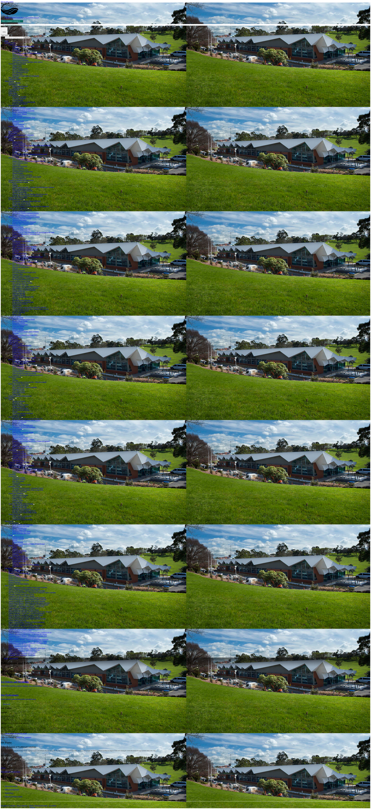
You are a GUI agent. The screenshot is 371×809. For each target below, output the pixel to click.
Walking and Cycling (18, 556)
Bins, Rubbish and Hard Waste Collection (25, 288)
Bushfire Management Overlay (21, 204)
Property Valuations (18, 370)
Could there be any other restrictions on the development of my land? (33, 232)
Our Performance (17, 130)
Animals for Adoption (19, 244)
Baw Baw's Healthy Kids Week (22, 448)
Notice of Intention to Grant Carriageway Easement (24, 589)
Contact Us (12, 44)
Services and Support (18, 517)
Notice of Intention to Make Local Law (20, 624)
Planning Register (17, 173)
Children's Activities (18, 436)
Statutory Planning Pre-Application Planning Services (28, 161)
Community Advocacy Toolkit (21, 484)
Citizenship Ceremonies (19, 457)
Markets (14, 540)
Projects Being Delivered (20, 86)
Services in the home (18, 401)
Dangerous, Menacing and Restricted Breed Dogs (27, 257)
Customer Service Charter (20, 57)
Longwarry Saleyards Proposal (21, 218)
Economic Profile (14, 575)
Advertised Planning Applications (22, 171)
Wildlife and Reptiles (18, 260)
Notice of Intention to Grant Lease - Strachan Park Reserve (26, 613)
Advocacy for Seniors (19, 415)
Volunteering (16, 483)
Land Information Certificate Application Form (26, 371)
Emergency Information (16, 264)
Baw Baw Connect (18, 481)
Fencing (14, 152)
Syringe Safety (16, 354)
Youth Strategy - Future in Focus (22, 519)
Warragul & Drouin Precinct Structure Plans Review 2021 (30, 194)
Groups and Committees (16, 493)
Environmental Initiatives (20, 304)
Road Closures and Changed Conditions (24, 387)
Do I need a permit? (15, 571)
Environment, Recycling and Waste (19, 281)
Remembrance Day (18, 460)
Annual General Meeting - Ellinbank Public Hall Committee (27, 591)
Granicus (32, 807)
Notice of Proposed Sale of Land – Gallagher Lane (24, 650)
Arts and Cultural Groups (20, 495)
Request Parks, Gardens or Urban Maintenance (26, 53)
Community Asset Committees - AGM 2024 (22, 608)
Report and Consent (18, 147)
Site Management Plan (19, 178)
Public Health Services (15, 344)
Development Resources (16, 199)
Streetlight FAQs (17, 74)
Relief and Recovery (18, 270)
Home (6, 658)
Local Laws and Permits (16, 317)
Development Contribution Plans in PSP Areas (26, 201)
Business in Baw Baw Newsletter (19, 580)
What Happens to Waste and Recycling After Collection (29, 307)
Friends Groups (17, 498)
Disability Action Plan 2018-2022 (22, 425)
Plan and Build (9, 137)
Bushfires (15, 269)
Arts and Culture (14, 523)
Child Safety (16, 444)
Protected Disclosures (41, 805)
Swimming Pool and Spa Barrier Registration (26, 149)
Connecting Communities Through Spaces (21, 465)
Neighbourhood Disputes (20, 324)
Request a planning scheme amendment (24, 215)
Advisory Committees (19, 107)
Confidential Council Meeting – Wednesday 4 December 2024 (28, 643)
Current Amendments (18, 211)
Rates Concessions (18, 366)
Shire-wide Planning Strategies (21, 189)
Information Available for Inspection (23, 110)
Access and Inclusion (15, 417)
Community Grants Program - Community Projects (27, 488)
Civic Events (12, 450)
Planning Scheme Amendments (18, 208)
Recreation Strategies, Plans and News (24, 511)
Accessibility (53, 805)
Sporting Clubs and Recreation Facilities (21, 504)
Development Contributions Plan (22, 190)
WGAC (3, 768)
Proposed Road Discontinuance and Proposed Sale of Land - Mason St (30, 611)
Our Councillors (13, 95)
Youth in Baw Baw (14, 514)
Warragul (15, 185)
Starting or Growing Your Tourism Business (25, 564)
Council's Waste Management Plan (23, 297)
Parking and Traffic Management (19, 384)
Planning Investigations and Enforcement (21, 180)
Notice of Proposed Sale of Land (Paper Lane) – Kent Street (27, 648)
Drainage (15, 380)
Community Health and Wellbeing (19, 462)
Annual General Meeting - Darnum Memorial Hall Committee (27, 599)
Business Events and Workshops (18, 573)
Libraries (15, 549)
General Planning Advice (20, 163)
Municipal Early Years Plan (20, 446)
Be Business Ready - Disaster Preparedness (25, 277)
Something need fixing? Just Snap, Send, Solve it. (27, 62)
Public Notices (13, 93)
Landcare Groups (17, 500)
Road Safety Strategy (18, 392)
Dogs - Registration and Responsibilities (24, 246)
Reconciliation (13, 133)
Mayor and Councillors (19, 97)
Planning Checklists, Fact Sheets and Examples (26, 177)
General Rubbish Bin (18, 291)
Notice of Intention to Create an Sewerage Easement (24, 617)
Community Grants (14, 486)
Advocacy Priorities (15, 83)
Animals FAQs (17, 65)
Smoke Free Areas (18, 356)
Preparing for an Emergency (21, 267)
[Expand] (16, 43)
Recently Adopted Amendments (22, 210)
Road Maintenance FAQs (20, 72)
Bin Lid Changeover (18, 312)
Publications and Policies (16, 126)
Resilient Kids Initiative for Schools (23, 279)
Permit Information (18, 168)
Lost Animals (16, 243)
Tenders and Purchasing (19, 112)
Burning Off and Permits (19, 321)
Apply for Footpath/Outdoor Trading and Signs (23, 335)
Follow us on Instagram (12, 789)
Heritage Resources (14, 225)
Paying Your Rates (18, 368)
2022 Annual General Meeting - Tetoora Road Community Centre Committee (32, 592)
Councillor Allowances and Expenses (23, 102)
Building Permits (17, 142)
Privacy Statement (14, 131)
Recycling (15, 298)
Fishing (14, 547)
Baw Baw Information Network (22, 265)
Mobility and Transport (19, 422)
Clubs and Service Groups (20, 404)
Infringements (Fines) (15, 337)
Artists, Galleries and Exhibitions (22, 524)
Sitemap (31, 805)
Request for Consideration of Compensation (25, 76)
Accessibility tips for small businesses (23, 427)
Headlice (15, 347)
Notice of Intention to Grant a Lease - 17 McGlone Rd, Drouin (28, 641)
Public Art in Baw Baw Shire (21, 533)
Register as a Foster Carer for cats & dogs (25, 250)
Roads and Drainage (15, 377)
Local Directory (17, 502)
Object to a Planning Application (22, 175)
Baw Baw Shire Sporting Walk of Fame (24, 512)
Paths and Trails (13, 342)
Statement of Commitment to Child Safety (21, 135)
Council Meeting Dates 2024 (17, 620)
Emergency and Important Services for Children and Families (31, 441)
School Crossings (17, 328)
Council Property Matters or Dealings (23, 472)
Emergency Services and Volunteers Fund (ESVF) (27, 375)
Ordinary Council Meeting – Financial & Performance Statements (28, 639)
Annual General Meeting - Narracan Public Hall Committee (27, 601)
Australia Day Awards (19, 453)
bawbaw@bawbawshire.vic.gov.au (16, 733)
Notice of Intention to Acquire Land (19, 644)
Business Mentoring (15, 577)
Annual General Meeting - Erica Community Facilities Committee (29, 604)
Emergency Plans (17, 274)
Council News (9, 793)
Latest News (12, 91)
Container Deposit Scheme (20, 310)
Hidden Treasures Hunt (19, 528)
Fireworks (15, 333)
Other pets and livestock (19, 253)
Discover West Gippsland (20, 559)
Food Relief (12, 474)
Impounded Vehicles (18, 323)
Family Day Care (17, 434)
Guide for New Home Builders (18, 197)
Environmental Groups (19, 497)
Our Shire (11, 119)
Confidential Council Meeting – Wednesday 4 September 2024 (28, 636)
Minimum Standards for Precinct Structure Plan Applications (30, 206)
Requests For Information (20, 150)
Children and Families (15, 429)
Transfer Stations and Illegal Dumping (24, 290)
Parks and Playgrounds (19, 551)
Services (14, 411)
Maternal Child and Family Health (22, 432)
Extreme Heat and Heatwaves (21, 352)
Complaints (15, 50)
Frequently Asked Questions (17, 63)
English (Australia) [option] (17, 25)
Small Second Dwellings (16, 227)
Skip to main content (7, 1)
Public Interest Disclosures (20, 60)
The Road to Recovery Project (21, 531)
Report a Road (16, 51)
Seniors (11, 399)
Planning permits (14, 157)
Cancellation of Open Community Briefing (22, 596)
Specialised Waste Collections (21, 300)
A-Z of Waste (16, 316)
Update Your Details (15, 79)
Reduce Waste (16, 314)
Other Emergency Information (21, 276)
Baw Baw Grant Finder (19, 491)
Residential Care (17, 403)
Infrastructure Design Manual (21, 203)
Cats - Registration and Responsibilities (24, 248)
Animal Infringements (19, 255)
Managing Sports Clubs (19, 507)
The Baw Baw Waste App (20, 284)
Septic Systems (17, 305)
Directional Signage (18, 389)
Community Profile (18, 121)
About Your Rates (17, 364)
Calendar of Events (18, 538)
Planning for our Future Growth (18, 182)
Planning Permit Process (19, 166)
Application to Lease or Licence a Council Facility (27, 469)
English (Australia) (22, 17)
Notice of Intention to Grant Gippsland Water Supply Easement (28, 587)
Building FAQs (17, 67)
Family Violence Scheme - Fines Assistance (25, 331)
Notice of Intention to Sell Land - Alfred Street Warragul (26, 615)
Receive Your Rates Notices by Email (23, 361)
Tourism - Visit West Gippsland (18, 558)
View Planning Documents (20, 159)
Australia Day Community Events (22, 455)
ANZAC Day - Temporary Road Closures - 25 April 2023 (26, 606)
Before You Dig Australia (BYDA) (19, 138)
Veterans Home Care (18, 406)
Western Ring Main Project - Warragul (24, 222)
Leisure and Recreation (16, 545)
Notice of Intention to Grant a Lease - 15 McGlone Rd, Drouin (28, 634)
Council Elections (17, 100)
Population (15, 123)
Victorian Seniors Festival (20, 408)
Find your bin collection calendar (22, 283)
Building (11, 140)
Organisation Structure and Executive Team (22, 117)
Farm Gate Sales (17, 566)
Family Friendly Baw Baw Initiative (23, 439)
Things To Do (9, 521)
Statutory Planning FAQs (20, 69)
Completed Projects (18, 88)
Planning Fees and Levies (20, 170)
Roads (14, 378)
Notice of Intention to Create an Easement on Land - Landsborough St (30, 632)
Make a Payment (14, 77)
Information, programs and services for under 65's (27, 418)
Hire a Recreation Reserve (20, 505)
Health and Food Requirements (21, 345)
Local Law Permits (18, 326)
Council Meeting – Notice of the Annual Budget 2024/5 (26, 625)
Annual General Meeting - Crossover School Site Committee (27, 598)
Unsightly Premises (18, 330)
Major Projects (13, 84)
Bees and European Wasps (20, 258)
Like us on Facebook (11, 786)
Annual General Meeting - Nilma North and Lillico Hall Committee (29, 603)
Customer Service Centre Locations (23, 46)
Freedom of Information (19, 58)
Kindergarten (16, 431)
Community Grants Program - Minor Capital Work (27, 490)
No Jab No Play (17, 443)
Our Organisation (14, 105)
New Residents (13, 338)
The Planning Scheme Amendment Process (25, 213)
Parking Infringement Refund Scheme (20, 396)
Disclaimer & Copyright (8, 805)
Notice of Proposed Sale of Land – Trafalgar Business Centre (27, 618)
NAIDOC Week (17, 458)
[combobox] (12, 21)
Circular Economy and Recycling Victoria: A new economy (30, 309)
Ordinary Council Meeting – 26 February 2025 (23, 651)
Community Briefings (19, 98)
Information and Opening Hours (10, 772)
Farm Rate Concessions (19, 363)
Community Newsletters (16, 464)
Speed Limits (16, 394)
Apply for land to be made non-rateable (24, 373)
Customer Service (10, 43)
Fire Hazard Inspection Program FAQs (24, 272)
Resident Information (11, 237)
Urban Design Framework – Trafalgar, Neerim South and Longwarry (33, 187)
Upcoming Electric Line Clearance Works (21, 594)
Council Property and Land (17, 467)
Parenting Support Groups (20, 437)
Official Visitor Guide (19, 561)
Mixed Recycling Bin (19, 295)
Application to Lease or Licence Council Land (26, 471)
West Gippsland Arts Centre (20, 526)
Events (11, 535)
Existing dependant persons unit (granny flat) (26, 234)
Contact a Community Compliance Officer (25, 262)
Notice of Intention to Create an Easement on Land (24, 627)
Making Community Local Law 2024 (20, 631)
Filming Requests (17, 542)
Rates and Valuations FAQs (20, 70)
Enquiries (15, 48)
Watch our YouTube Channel (13, 796)
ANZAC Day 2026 (18, 451)
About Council (9, 81)
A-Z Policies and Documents (21, 128)
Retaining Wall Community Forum (23, 224)
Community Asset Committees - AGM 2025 (22, 653)
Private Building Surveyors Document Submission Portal (29, 154)
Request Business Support (16, 570)
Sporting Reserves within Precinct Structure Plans (27, 196)
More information (17, 236)
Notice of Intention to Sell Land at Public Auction (24, 610)
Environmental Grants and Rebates (23, 302)
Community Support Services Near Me (24, 357)
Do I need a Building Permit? (21, 230)
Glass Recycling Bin (18, 293)
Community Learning (19, 479)
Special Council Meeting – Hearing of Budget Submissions (27, 622)
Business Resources (15, 582)
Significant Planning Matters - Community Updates (24, 217)
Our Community (10, 397)
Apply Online (16, 164)
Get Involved (13, 476)
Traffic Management (18, 391)
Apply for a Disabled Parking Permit (23, 319)
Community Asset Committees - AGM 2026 (22, 655)
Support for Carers (18, 424)
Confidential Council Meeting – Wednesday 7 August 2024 (27, 629)
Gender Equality (17, 116)
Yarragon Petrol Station (19, 220)
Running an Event (17, 537)
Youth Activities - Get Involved (21, 516)
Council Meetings (14, 90)
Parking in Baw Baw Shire (20, 385)
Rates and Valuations (15, 359)
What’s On (15, 563)
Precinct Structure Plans (19, 192)
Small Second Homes (19, 143)
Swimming (15, 554)
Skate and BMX (17, 552)
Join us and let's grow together (21, 109)
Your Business (9, 568)
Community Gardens (18, 477)
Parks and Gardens (14, 340)
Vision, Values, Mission (19, 114)
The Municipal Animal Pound (21, 241)
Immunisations (16, 349)
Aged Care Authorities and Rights (22, 413)
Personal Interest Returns (20, 103)
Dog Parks (15, 251)
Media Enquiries (17, 55)
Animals (11, 239)
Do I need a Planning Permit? (21, 229)
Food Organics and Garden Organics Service (26, 286)
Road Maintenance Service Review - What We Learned (29, 382)
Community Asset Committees (21, 509)
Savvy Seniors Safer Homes (20, 410)
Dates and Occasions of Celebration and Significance (28, 544)
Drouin (14, 183)
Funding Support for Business (18, 578)
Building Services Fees (19, 156)
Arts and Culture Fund (19, 530)
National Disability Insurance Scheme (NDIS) (26, 420)
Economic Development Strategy (19, 584)
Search (3, 37)
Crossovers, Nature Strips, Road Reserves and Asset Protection (31, 145)
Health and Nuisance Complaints (22, 350)
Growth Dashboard (18, 124)
